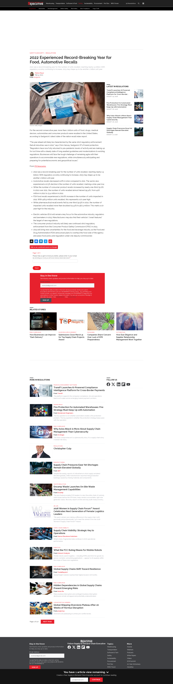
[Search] (138, 3)
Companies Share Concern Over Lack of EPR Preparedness (99, 337)
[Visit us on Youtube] (128, 384)
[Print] (31, 241)
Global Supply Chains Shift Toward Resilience (77, 569)
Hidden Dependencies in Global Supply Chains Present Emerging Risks (78, 586)
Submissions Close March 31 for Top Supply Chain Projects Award (71, 337)
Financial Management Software (65, 385)
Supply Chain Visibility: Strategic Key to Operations (74, 531)
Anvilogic (60, 435)
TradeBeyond (62, 572)
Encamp (60, 492)
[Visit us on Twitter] (113, 384)
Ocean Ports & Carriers (62, 602)
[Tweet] (45, 241)
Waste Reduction (60, 484)
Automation (120, 332)
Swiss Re (60, 591)
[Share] (36, 241)
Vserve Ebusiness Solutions (67, 536)
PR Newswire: (40, 166)
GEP (58, 471)
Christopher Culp (62, 448)
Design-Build (58, 404)
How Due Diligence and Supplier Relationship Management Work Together (129, 337)
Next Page (47, 621)
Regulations (51, 53)
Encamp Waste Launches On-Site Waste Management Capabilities (74, 488)
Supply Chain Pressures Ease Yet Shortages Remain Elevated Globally (119, 130)
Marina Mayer (39, 73)
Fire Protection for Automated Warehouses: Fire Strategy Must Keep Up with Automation (119, 105)
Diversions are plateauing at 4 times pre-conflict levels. (72, 614)
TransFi (60, 393)
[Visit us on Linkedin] (118, 384)
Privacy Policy (72, 297)
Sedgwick (37, 77)
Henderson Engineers (65, 413)
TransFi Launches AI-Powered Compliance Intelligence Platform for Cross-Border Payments (118, 92)
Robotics (57, 547)
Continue (96, 679)
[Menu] (143, 3)
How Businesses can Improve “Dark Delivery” (43, 336)
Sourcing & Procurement (67, 332)
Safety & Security (37, 53)
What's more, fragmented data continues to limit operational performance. (74, 540)
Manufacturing (59, 462)
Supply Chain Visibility (61, 528)
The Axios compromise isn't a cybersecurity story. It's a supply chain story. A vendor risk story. (79, 439)
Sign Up (46, 300)
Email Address (45, 282)
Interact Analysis (63, 553)
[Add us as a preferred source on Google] (50, 241)
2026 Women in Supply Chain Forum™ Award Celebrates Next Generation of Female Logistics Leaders (79, 511)
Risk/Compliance (35, 332)
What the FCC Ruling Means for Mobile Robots (78, 550)
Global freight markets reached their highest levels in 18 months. (75, 575)
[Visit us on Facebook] (108, 384)
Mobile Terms (60, 297)
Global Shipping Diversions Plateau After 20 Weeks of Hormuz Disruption (76, 606)
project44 (61, 611)
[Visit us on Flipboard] (123, 384)
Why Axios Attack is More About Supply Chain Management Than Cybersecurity (119, 118)
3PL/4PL (56, 506)
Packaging (91, 332)
